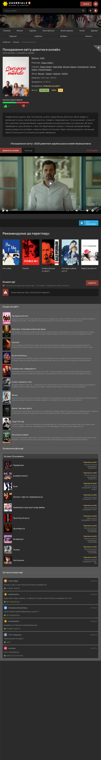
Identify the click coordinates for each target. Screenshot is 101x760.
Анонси (88, 36)
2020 (42, 58)
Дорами (94, 30)
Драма (49, 73)
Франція (35, 58)
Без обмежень (13, 602)
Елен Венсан (83, 66)
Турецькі (13, 36)
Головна (7, 30)
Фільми (20, 30)
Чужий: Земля (13, 588)
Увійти (86, 4)
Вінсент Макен (69, 66)
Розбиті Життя (13, 629)
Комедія (56, 73)
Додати (92, 283)
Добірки (63, 36)
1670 (8, 642)
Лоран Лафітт (47, 62)
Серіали (32, 30)
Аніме (82, 30)
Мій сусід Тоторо (15, 656)
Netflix (65, 73)
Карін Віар (57, 66)
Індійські (38, 36)
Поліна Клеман (45, 69)
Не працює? (92, 150)
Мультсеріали (67, 30)
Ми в (91, 223)
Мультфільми (48, 30)
